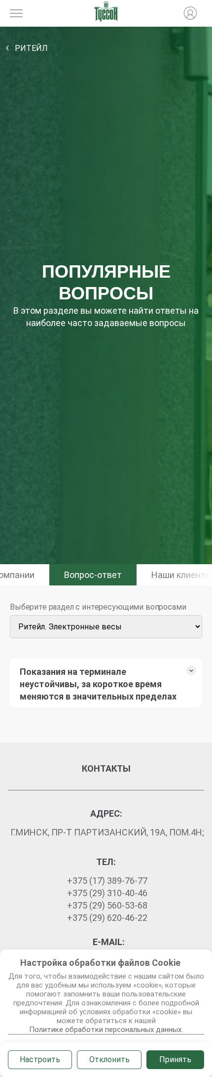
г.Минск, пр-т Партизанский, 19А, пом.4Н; (107, 832)
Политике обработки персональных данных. (106, 1029)
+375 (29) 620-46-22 (107, 917)
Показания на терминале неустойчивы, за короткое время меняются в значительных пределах (98, 684)
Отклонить (109, 1059)
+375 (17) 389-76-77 (107, 880)
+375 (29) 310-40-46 (107, 893)
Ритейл (31, 48)
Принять (175, 1059)
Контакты (106, 768)
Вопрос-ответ (93, 575)
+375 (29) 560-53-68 (107, 905)
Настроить (40, 1059)
